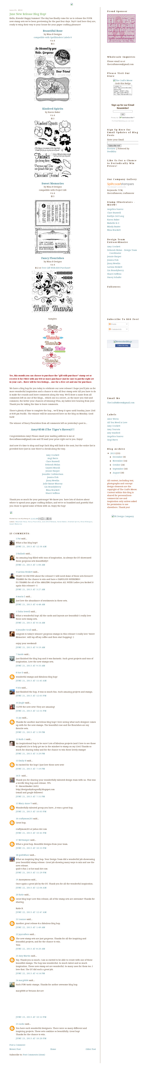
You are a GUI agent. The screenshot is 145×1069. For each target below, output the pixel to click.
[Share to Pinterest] (50, 518)
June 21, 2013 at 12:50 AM (31, 546)
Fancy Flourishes (34, 522)
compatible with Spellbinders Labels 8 (53, 37)
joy (20, 718)
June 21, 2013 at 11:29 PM (31, 872)
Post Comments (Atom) (34, 1055)
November (118, 461)
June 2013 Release (49, 522)
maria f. (21, 596)
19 (17, 880)
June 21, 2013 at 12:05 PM (31, 696)
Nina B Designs (86, 522)
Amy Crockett (52, 455)
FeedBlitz (111, 151)
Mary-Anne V (25, 803)
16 (17, 818)
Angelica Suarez (115, 209)
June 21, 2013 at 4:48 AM (30, 604)
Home (53, 1049)
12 (17, 739)
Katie (21, 895)
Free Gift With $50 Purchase (56, 268)
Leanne (22, 919)
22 (17, 934)
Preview (111, 148)
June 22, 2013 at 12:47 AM (31, 912)
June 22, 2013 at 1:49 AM (30, 927)
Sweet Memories (53, 183)
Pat (19, 538)
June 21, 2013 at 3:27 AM (30, 589)
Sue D (20, 672)
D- (20, 776)
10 (17, 703)
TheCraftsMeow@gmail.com (121, 403)
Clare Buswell (53, 461)
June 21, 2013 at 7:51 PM (30, 796)
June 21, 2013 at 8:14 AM (30, 623)
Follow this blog (123, 345)
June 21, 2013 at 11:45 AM (31, 681)
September (118, 469)
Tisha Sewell (24, 611)
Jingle (21, 703)
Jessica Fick (52, 477)
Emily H (22, 761)
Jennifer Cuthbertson (52, 474)
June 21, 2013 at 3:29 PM (30, 753)
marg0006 (23, 980)
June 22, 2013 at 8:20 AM (30, 949)
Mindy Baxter (114, 226)
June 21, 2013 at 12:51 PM (31, 711)
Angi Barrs (52, 458)
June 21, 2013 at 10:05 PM (31, 811)
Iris (19, 688)
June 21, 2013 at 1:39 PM (30, 732)
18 (17, 855)
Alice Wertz (113, 419)
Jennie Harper (53, 471)
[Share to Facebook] (47, 518)
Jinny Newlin (52, 480)
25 (17, 1024)
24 (17, 980)
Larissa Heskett (25, 572)
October (117, 465)
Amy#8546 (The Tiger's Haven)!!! (52, 429)
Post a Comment (17, 1045)
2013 (112, 453)
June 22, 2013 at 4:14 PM (30, 973)
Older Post (91, 1049)
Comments (116, 329)
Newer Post (15, 1049)
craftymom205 (26, 818)
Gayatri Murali (52, 468)
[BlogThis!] (42, 518)
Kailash (21, 553)
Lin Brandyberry (52, 487)
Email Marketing (119, 121)
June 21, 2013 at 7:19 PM (30, 769)
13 (17, 761)
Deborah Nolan (52, 465)
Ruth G (22, 739)
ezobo (21, 1024)
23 (17, 956)
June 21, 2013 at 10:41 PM (31, 833)
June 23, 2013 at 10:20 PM (31, 1038)
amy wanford (113, 433)
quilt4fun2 (24, 855)
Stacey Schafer (114, 277)
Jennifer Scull (24, 630)
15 (17, 803)
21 (17, 919)
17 (17, 840)
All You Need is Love (117, 422)
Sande (21, 654)
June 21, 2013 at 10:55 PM (31, 848)
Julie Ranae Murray (52, 484)
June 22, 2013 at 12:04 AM (31, 888)
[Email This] (39, 518)
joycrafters (24, 934)
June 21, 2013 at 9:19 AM (30, 647)
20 (17, 895)
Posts (113, 324)
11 (17, 718)
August (116, 473)
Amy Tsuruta (113, 429)
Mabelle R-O (113, 223)
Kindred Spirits (52, 108)
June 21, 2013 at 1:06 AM (30, 565)
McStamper (24, 840)
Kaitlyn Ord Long (115, 216)
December (118, 457)
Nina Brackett (52, 490)
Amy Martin (24, 956)
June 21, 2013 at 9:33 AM (30, 666)
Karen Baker (62, 522)
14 (17, 776)
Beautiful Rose (21, 522)
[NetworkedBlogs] (123, 341)
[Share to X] (45, 518)
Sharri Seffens (53, 493)
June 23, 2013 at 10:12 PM (31, 1017)
